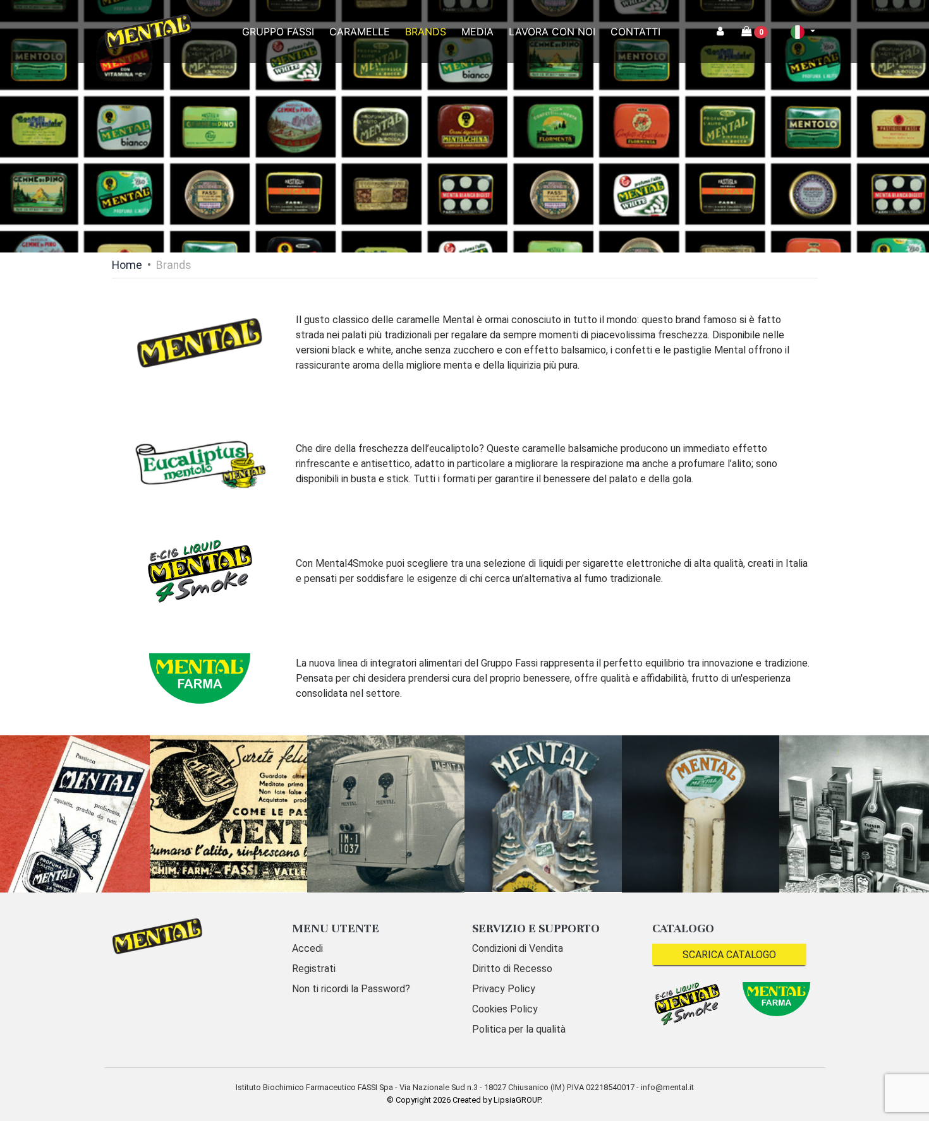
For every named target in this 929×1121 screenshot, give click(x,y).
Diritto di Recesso (512, 969)
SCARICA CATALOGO (729, 955)
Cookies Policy (505, 1009)
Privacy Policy (503, 989)
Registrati (314, 969)
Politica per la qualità (519, 1029)
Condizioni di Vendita (517, 948)
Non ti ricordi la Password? (351, 989)
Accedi (307, 948)
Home (127, 265)
